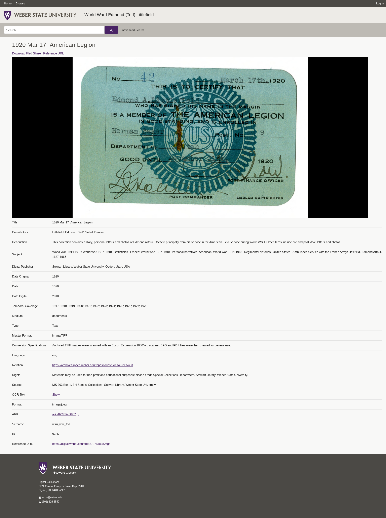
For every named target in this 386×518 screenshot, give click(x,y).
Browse (20, 3)
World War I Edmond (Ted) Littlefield (119, 14)
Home (8, 3)
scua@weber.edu (51, 497)
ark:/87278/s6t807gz (65, 414)
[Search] (111, 30)
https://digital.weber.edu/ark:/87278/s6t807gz (81, 443)
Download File (21, 53)
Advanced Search (133, 30)
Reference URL (53, 53)
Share (37, 53)
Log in (380, 3)
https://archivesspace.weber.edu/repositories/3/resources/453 (92, 365)
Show (56, 394)
